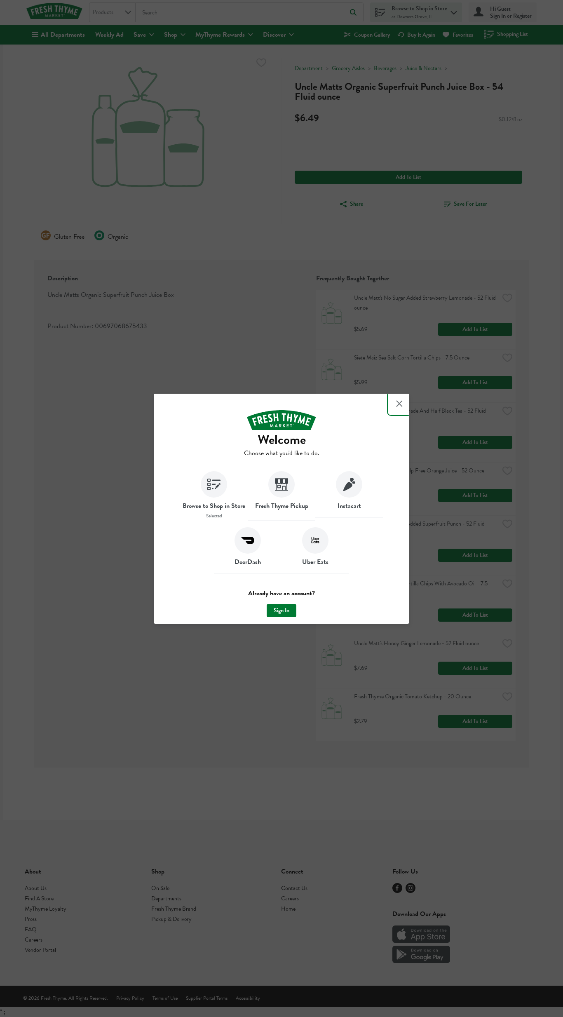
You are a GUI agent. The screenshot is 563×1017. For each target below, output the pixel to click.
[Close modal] (399, 403)
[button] (214, 496)
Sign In (281, 610)
